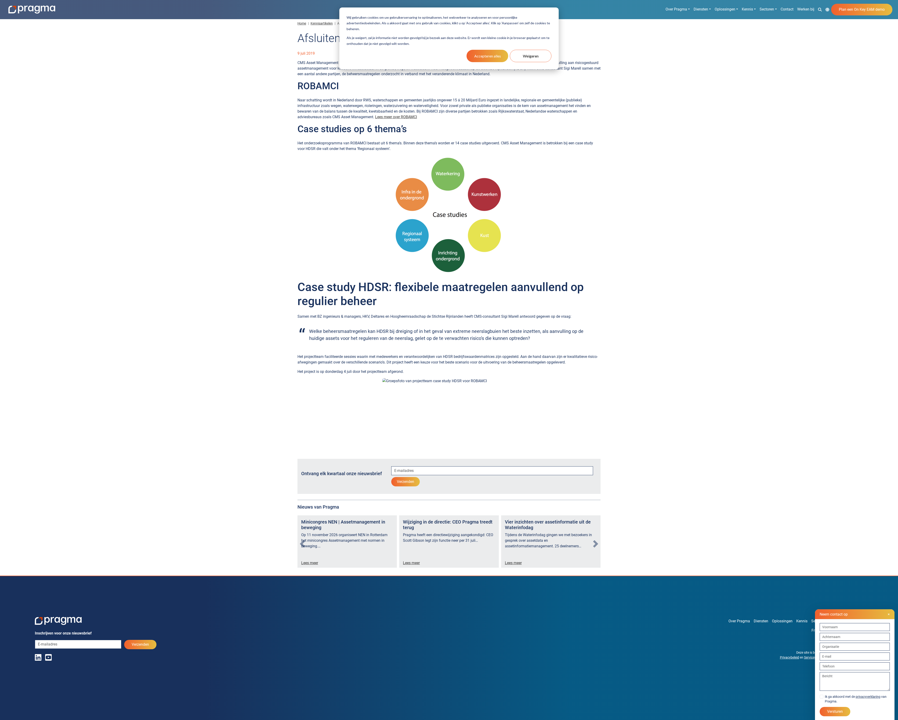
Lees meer (309, 563)
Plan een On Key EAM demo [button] (862, 9)
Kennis (747, 9)
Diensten (701, 9)
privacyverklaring (868, 697)
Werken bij (805, 9)
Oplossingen (725, 9)
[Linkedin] (38, 657)
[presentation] (302, 544)
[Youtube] (48, 657)
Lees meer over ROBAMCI (396, 117)
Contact (787, 9)
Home (301, 23)
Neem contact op (855, 614)
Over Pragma (676, 9)
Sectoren (767, 9)
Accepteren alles (487, 56)
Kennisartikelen (322, 23)
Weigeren (531, 56)
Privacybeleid (789, 657)
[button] (820, 9)
